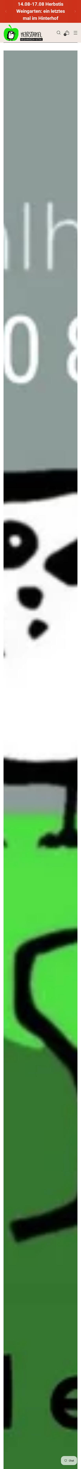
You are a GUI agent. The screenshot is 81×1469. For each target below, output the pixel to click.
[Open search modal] (58, 33)
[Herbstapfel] (23, 32)
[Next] (75, 11)
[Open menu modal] (75, 33)
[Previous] (6, 11)
